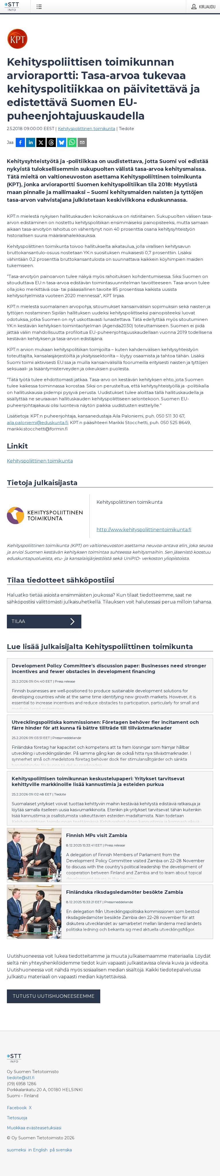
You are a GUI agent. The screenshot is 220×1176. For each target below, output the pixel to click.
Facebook (17, 1107)
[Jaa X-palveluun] (41, 143)
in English (38, 1150)
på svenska (61, 1150)
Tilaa (18, 621)
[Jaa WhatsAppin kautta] (71, 143)
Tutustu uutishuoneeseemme (54, 996)
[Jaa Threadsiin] (51, 143)
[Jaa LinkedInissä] (30, 143)
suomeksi (16, 1150)
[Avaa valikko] (40, 6)
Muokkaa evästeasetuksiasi (34, 1127)
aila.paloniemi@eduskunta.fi (37, 422)
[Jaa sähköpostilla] (82, 143)
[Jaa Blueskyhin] (61, 143)
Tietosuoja (17, 1117)
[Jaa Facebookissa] (20, 143)
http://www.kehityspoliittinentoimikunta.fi (144, 529)
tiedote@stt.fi (21, 1077)
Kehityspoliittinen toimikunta (86, 128)
